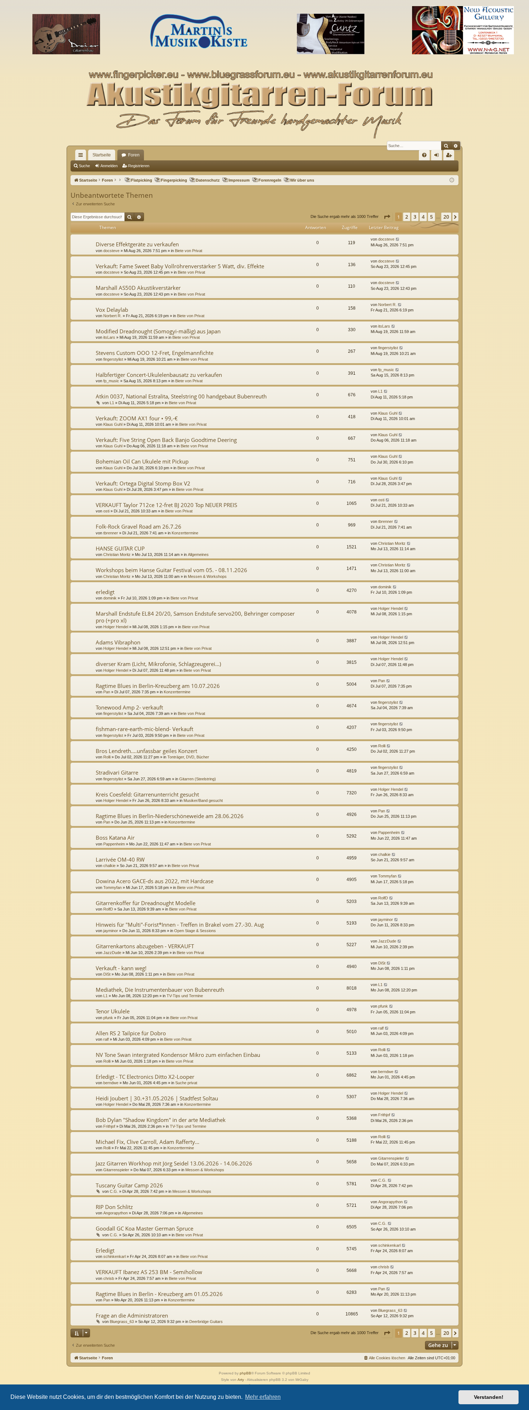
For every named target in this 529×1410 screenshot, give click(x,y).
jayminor (110, 930)
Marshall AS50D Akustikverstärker (138, 287)
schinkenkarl (114, 1256)
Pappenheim (114, 844)
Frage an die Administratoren (132, 1315)
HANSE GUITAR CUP (120, 548)
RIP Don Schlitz (114, 1206)
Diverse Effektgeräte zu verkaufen (137, 244)
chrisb (108, 1278)
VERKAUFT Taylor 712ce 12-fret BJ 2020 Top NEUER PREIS (166, 504)
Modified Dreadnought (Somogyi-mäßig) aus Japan (158, 331)
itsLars (109, 337)
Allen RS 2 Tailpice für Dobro (131, 1033)
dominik (110, 598)
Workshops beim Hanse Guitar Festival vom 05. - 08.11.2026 (171, 570)
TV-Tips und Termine (185, 996)
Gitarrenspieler (116, 1170)
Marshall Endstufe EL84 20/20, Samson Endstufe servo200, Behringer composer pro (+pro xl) (195, 617)
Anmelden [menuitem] (438, 156)
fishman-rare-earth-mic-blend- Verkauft (144, 729)
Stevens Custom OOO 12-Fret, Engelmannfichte (154, 352)
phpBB (245, 1373)
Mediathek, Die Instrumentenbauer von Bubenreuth (160, 989)
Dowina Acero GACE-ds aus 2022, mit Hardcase (154, 881)
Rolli (106, 757)
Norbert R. (112, 316)
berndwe (110, 1083)
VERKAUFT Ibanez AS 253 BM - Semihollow (149, 1272)
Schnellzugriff (82, 156)
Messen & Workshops (207, 576)
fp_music (111, 381)
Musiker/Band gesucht (203, 800)
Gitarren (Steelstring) (197, 779)
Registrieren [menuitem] (450, 156)
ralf (106, 1039)
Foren (134, 155)
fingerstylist (113, 359)
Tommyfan (112, 887)
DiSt (106, 974)
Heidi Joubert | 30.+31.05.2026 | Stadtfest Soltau (157, 1098)
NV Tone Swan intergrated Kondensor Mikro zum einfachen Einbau (178, 1054)
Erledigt (105, 1250)
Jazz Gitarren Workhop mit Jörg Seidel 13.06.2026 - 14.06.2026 (174, 1163)
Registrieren (138, 166)
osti (106, 511)
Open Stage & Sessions (195, 930)
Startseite (101, 155)
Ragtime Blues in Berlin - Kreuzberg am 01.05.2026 (159, 1293)
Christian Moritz (117, 554)
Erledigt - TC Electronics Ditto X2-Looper (145, 1076)
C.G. (114, 1191)
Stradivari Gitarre (117, 772)
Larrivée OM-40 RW (120, 859)
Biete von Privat (188, 250)
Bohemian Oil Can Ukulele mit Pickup (142, 461)
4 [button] (423, 216)
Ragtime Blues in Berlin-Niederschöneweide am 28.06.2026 (170, 816)
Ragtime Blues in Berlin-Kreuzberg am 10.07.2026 (158, 685)
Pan (106, 692)
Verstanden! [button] (488, 1397)
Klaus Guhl (112, 424)
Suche (84, 166)
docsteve (111, 250)
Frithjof (109, 1126)
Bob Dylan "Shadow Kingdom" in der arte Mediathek (161, 1119)
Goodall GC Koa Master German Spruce (144, 1228)
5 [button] (431, 216)
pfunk (108, 1018)
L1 (112, 403)
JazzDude (112, 952)
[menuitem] (424, 155)
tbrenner (110, 533)
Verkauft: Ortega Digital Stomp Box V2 (143, 483)
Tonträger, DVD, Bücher (188, 757)
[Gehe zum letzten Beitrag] (397, 239)
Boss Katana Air (115, 837)
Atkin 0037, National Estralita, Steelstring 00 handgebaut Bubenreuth (181, 396)
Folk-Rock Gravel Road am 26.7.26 (138, 526)
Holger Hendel (115, 627)
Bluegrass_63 (122, 1321)
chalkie (109, 865)
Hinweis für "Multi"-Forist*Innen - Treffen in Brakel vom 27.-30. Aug (180, 924)
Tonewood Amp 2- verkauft (129, 707)
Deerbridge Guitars (206, 1321)
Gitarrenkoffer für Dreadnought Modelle (145, 903)
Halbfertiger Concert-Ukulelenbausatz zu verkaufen (159, 374)
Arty (241, 1380)
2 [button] (406, 216)
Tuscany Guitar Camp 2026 (129, 1185)
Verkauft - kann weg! (121, 968)
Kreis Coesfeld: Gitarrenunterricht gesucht (147, 794)
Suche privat (186, 1083)
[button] (386, 217)
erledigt (105, 592)
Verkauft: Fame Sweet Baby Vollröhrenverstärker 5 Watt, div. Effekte (180, 266)
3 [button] (414, 216)
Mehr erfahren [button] (263, 1397)
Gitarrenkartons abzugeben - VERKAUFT (145, 946)
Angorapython (115, 1213)
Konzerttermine (185, 533)
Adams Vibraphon (118, 642)
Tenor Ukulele (113, 1011)
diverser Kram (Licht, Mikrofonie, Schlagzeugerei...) (158, 663)
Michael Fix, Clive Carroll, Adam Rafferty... (147, 1141)
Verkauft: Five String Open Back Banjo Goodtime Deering (166, 439)
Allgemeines (198, 554)
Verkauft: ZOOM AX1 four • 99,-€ (137, 418)
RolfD (108, 909)
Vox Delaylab (112, 309)
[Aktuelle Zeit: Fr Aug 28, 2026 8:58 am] (451, 180)
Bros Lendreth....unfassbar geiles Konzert (146, 750)
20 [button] (446, 216)
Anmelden (109, 166)
